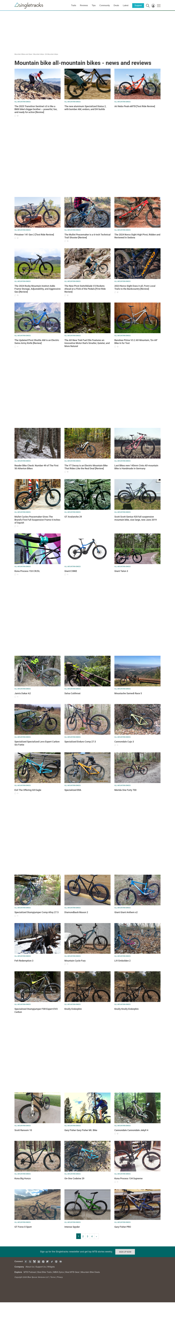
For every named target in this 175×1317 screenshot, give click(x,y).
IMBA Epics (58, 1272)
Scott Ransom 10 (23, 1130)
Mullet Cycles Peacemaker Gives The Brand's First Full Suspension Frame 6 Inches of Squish (37, 519)
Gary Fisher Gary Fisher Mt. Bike (80, 1130)
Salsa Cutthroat (72, 693)
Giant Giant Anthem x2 (126, 912)
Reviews (84, 5)
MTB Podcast (30, 1272)
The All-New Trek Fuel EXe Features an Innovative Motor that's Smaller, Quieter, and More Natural (87, 343)
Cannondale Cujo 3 (124, 741)
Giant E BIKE (70, 571)
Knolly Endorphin (73, 1009)
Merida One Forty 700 (125, 790)
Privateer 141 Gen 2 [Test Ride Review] (34, 234)
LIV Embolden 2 (122, 960)
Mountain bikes (38, 54)
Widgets (51, 1266)
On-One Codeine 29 (74, 1178)
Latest (125, 5)
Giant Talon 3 (121, 571)
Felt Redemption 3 (23, 960)
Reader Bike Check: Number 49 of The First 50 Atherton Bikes (36, 467)
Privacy (60, 1277)
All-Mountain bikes (51, 54)
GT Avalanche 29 (73, 516)
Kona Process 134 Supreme (128, 1178)
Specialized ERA (72, 790)
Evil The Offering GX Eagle (27, 790)
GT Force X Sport (23, 1226)
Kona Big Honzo (22, 1178)
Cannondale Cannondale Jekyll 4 (131, 1130)
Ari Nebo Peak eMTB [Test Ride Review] (134, 106)
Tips (94, 5)
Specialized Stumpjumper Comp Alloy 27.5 (36, 912)
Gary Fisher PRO (122, 1226)
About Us (29, 1266)
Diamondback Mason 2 (76, 912)
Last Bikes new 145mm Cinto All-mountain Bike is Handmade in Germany (136, 467)
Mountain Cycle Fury (75, 960)
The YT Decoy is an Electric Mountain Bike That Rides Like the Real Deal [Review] (86, 467)
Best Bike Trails (44, 1272)
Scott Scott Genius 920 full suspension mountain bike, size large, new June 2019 (135, 518)
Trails (73, 5)
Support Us (40, 1266)
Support (138, 5)
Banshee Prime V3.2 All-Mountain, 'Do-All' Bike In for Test (135, 341)
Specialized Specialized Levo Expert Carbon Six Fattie (37, 743)
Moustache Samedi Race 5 (128, 693)
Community (104, 5)
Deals (116, 5)
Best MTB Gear (72, 1272)
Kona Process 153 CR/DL (27, 571)
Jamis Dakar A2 (22, 693)
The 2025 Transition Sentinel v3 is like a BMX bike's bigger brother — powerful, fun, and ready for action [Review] (35, 109)
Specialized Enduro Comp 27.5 (80, 741)
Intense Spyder (72, 1226)
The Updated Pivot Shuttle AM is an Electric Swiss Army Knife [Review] (36, 341)
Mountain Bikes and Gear (23, 54)
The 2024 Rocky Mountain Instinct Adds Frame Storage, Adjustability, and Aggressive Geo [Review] (37, 289)
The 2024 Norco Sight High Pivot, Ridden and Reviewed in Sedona (137, 236)
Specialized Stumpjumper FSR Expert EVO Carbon (36, 1010)
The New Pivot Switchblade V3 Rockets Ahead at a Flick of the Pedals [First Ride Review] (85, 289)
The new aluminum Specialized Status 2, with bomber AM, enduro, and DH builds (85, 108)
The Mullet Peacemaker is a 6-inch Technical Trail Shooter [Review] (87, 236)
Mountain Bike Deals (90, 1272)
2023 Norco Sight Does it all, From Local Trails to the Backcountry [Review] (134, 287)
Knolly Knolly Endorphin (126, 1009)
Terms (52, 1277)
